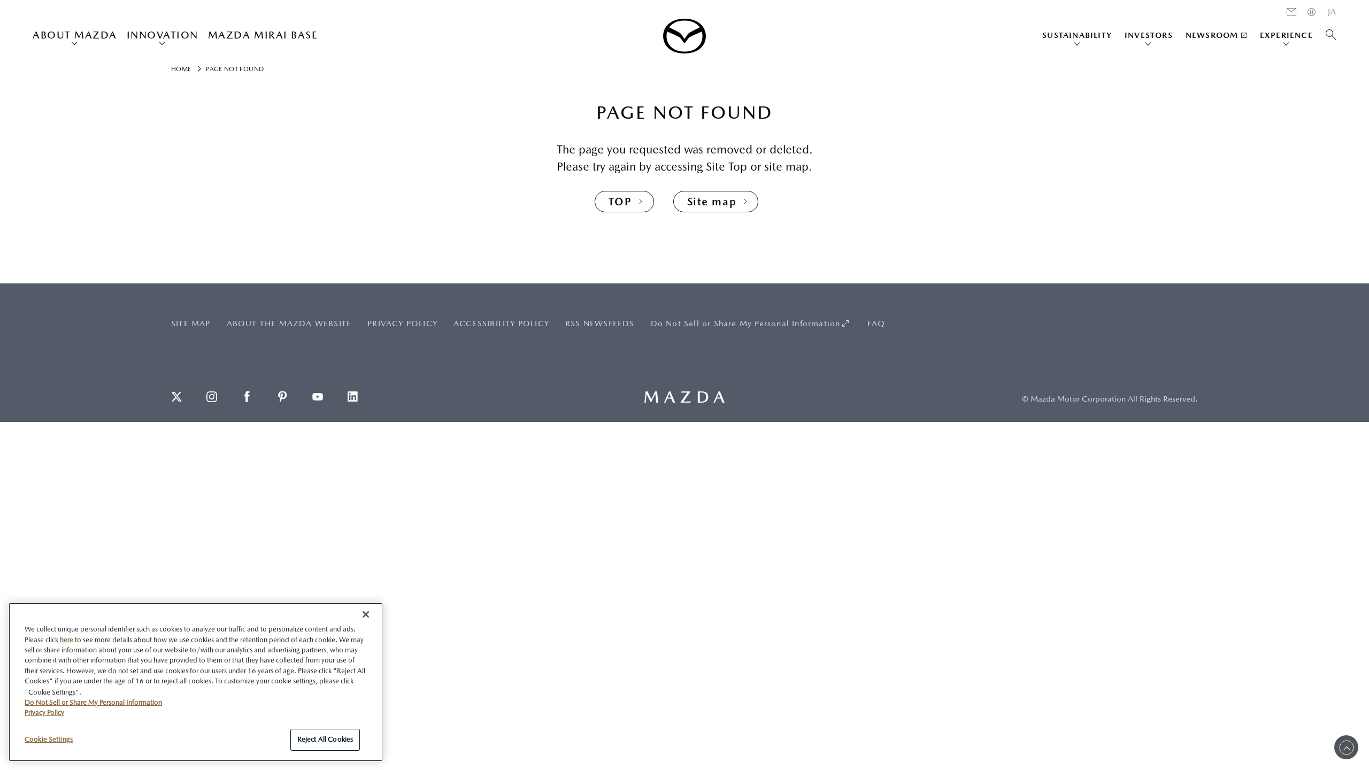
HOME (1332, 11)
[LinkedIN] (353, 396)
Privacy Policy (44, 713)
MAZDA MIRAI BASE (263, 35)
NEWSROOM (1212, 35)
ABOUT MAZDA (75, 35)
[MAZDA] (684, 36)
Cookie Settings (49, 739)
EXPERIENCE (1286, 35)
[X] (176, 396)
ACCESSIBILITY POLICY (501, 323)
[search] (1331, 35)
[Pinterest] (282, 396)
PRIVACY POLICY (402, 323)
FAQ (876, 323)
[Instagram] (211, 396)
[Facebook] (247, 396)
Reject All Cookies (325, 739)
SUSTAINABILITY (1077, 35)
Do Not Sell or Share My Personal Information (746, 323)
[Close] (366, 614)
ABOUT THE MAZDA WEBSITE (289, 323)
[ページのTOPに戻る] (1346, 747)
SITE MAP (191, 323)
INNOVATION (162, 35)
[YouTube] (317, 396)
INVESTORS (1149, 35)
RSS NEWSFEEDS (600, 323)
